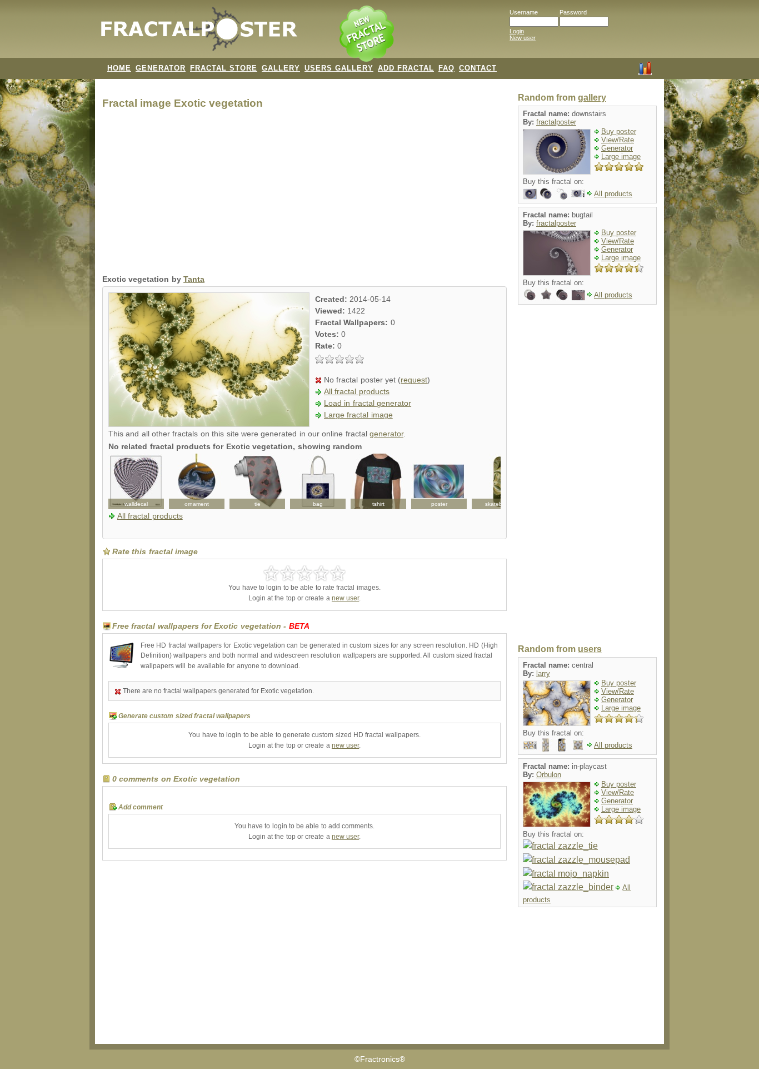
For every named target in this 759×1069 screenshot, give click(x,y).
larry (543, 673)
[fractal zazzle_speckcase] (562, 744)
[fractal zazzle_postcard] (530, 193)
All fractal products (357, 391)
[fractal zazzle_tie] (560, 846)
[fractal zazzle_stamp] (578, 193)
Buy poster (618, 131)
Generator (617, 148)
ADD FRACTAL (406, 68)
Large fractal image (358, 415)
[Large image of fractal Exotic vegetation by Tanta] (208, 424)
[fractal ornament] (196, 481)
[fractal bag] (318, 481)
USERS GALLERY (338, 68)
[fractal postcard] (578, 294)
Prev (123, 481)
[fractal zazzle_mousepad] (576, 859)
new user (345, 598)
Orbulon (548, 774)
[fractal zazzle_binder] (568, 887)
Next (486, 481)
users (590, 649)
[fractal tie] (257, 481)
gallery (592, 97)
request (414, 380)
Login (517, 31)
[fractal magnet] (562, 294)
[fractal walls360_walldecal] (136, 481)
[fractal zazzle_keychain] (562, 193)
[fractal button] (530, 294)
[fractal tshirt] (378, 481)
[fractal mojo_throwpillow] (578, 744)
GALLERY (281, 68)
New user (523, 37)
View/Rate (617, 140)
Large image (621, 156)
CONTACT (478, 68)
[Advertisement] (304, 194)
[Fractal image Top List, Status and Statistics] (645, 67)
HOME (119, 68)
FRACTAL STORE (223, 68)
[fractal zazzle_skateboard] (499, 481)
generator (386, 434)
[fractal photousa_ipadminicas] (546, 744)
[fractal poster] (439, 481)
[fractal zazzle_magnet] (546, 193)
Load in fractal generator (367, 403)
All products (613, 194)
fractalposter (556, 122)
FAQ (446, 68)
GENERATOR (161, 68)
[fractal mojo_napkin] (566, 873)
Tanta (193, 279)
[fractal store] (367, 34)
